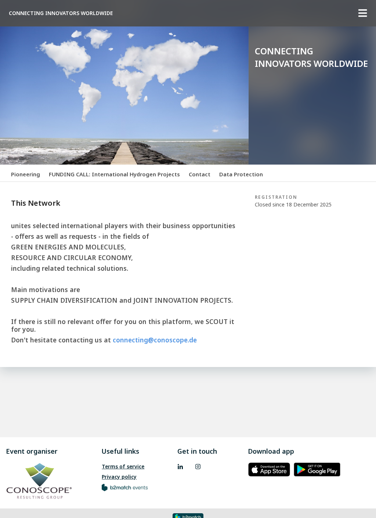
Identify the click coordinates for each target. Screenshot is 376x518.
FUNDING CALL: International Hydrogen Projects (114, 174)
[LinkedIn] (180, 466)
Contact (199, 174)
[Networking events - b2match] (124, 487)
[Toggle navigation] (362, 13)
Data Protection (241, 174)
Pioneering (25, 174)
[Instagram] (198, 466)
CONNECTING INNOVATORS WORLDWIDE (61, 13)
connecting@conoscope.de (155, 339)
